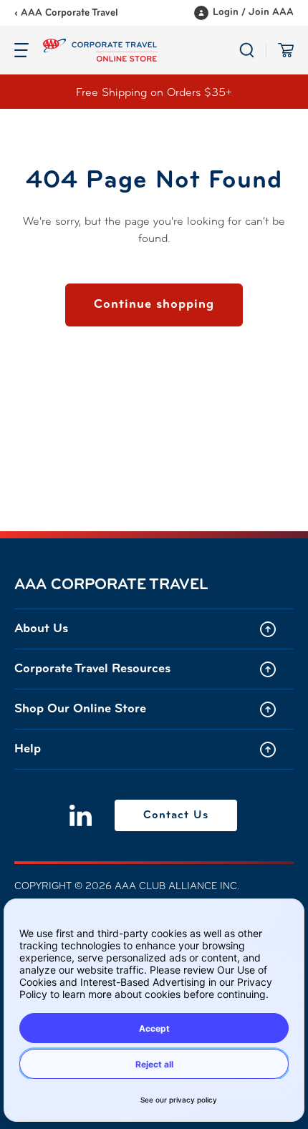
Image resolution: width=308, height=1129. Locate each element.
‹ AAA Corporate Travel (66, 13)
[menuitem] (154, 629)
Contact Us (175, 815)
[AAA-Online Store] (141, 50)
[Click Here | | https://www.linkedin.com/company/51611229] (80, 815)
